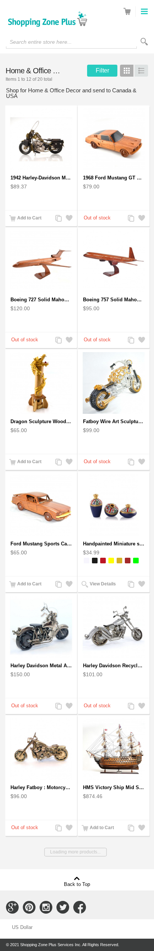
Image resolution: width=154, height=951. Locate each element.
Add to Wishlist (68, 219)
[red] (103, 560)
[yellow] (111, 560)
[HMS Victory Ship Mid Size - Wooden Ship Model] (114, 749)
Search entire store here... (41, 42)
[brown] (127, 560)
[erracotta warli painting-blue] (114, 505)
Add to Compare (58, 219)
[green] (135, 560)
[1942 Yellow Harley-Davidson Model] (41, 139)
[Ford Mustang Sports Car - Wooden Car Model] (41, 505)
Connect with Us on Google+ (12, 907)
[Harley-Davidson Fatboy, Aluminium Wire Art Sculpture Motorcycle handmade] (114, 383)
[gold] (119, 560)
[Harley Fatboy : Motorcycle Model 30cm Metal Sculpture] (41, 749)
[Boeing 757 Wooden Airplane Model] (114, 261)
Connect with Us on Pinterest (29, 907)
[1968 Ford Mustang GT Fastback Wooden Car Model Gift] (114, 139)
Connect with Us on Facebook (79, 907)
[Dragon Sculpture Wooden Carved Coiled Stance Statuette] (41, 383)
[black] (94, 560)
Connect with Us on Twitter (62, 907)
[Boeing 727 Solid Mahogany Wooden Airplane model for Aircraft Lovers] (41, 261)
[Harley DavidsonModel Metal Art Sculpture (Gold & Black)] (41, 627)
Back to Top (77, 884)
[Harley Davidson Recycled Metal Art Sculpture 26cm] (114, 627)
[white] (86, 560)
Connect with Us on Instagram (46, 907)
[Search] (144, 41)
